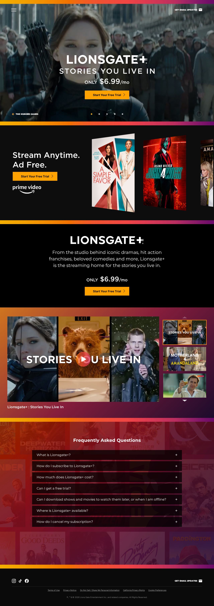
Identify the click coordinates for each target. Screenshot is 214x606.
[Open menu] (14, 9)
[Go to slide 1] (91, 114)
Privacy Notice (69, 590)
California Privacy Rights (134, 590)
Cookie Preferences (157, 590)
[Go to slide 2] (99, 114)
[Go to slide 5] (122, 114)
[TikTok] (20, 581)
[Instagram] (14, 581)
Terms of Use (54, 590)
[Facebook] (27, 581)
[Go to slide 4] (115, 114)
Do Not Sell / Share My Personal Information (100, 590)
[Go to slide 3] (107, 114)
